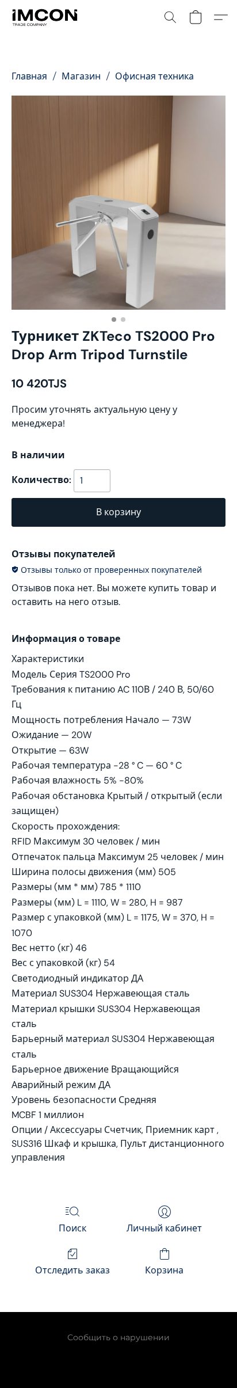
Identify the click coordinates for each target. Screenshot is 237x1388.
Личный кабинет (164, 1228)
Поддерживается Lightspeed (118, 1357)
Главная (29, 76)
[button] (46, 17)
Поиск (72, 1228)
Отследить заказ (72, 1270)
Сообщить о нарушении (118, 1337)
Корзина (164, 1270)
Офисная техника (154, 76)
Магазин (81, 76)
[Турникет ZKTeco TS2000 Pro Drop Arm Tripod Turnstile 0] (118, 203)
